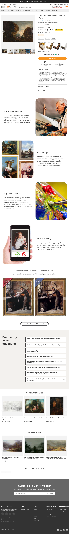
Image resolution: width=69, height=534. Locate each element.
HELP (10, 4)
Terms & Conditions (51, 516)
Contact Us (49, 509)
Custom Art (35, 10)
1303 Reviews (46, 24)
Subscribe (50, 493)
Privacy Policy (49, 514)
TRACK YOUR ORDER (54, 4)
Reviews (36, 514)
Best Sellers (24, 511)
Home (2, 13)
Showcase (55, 10)
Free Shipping (57, 7)
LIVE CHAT (16, 4)
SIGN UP (62, 4)
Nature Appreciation (6, 472)
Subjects (18, 10)
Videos (35, 518)
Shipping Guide (63, 511)
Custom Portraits (25, 509)
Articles (35, 516)
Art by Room (26, 10)
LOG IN (66, 4)
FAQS (47, 511)
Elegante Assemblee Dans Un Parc (18, 13)
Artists (3, 10)
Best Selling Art (45, 10)
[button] (3, 31)
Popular (23, 513)
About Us (36, 509)
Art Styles (11, 10)
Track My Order (63, 509)
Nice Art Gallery (9, 7)
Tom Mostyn (7, 13)
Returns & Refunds (51, 513)
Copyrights (36, 520)
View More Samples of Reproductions (34, 324)
